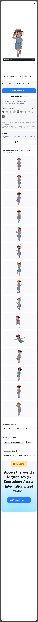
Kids (24, 126)
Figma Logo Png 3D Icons (14, 442)
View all (34, 108)
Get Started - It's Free (19, 500)
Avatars (20, 126)
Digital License (20, 103)
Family (33, 126)
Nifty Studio (7, 86)
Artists (4, 128)
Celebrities (20, 128)
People (26, 128)
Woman (28, 126)
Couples (8, 128)
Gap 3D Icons (10, 455)
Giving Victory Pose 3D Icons (13, 429)
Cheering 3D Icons (26, 455)
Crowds (14, 128)
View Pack (6, 153)
